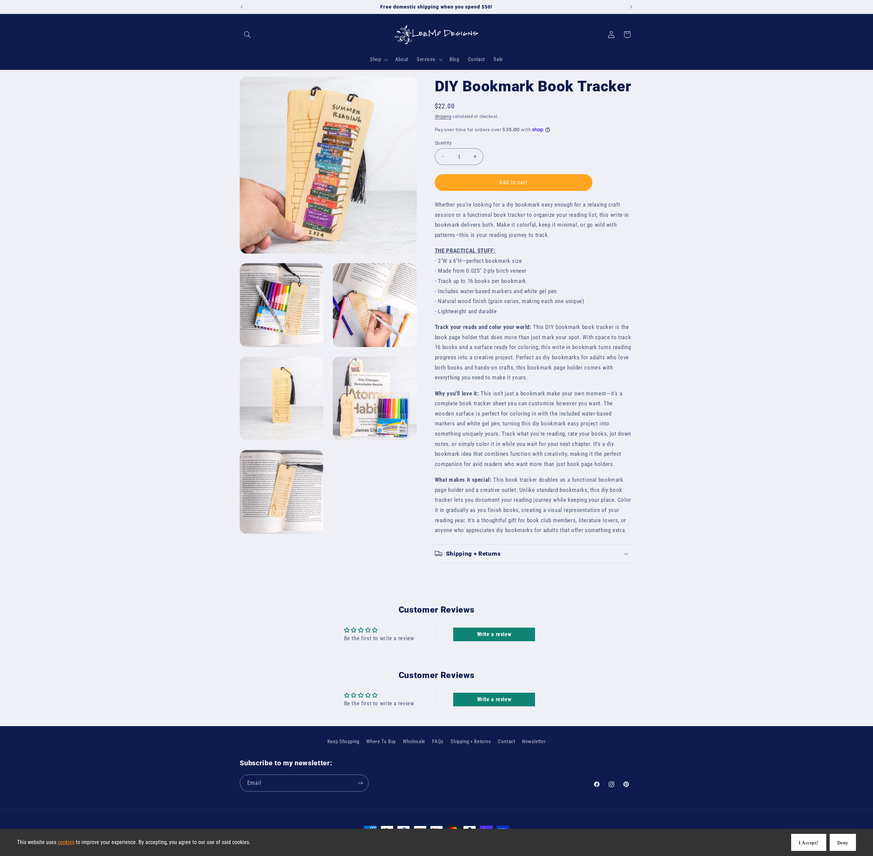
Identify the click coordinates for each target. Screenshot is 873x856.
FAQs (438, 741)
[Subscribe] (360, 783)
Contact (506, 741)
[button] (247, 34)
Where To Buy (381, 741)
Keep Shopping (343, 741)
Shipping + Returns (470, 741)
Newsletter (534, 741)
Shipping (443, 116)
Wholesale (414, 741)
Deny (842, 842)
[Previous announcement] (241, 7)
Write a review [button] (494, 634)
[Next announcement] (631, 7)
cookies (66, 842)
